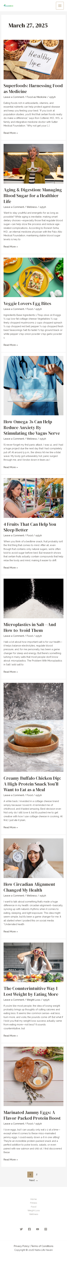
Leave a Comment (14, 97)
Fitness (33, 1202)
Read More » (11, 133)
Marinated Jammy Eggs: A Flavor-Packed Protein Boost (32, 1115)
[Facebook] (29, 1229)
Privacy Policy (21, 1246)
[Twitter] (21, 1229)
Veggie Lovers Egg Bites (27, 303)
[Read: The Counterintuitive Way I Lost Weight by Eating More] (33, 962)
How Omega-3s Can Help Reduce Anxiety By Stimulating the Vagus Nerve (32, 427)
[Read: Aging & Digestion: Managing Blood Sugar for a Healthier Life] (33, 163)
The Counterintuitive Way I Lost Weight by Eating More (31, 991)
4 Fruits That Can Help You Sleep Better (30, 527)
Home (33, 1199)
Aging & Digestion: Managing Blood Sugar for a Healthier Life (33, 195)
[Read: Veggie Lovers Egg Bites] (33, 277)
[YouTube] (37, 1229)
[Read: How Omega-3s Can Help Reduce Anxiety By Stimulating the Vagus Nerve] (33, 385)
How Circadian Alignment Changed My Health (29, 887)
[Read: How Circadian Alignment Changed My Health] (33, 858)
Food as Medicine (37, 97)
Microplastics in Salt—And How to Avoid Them (30, 627)
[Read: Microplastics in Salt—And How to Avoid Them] (33, 598)
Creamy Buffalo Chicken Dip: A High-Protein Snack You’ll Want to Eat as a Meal (32, 784)
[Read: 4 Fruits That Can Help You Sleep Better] (33, 497)
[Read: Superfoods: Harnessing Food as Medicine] (33, 59)
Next (33, 1180)
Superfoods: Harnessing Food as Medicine (33, 88)
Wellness (32, 207)
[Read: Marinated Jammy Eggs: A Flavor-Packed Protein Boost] (33, 1076)
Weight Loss (33, 999)
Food (30, 309)
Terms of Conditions (42, 1246)
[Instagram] (45, 1229)
